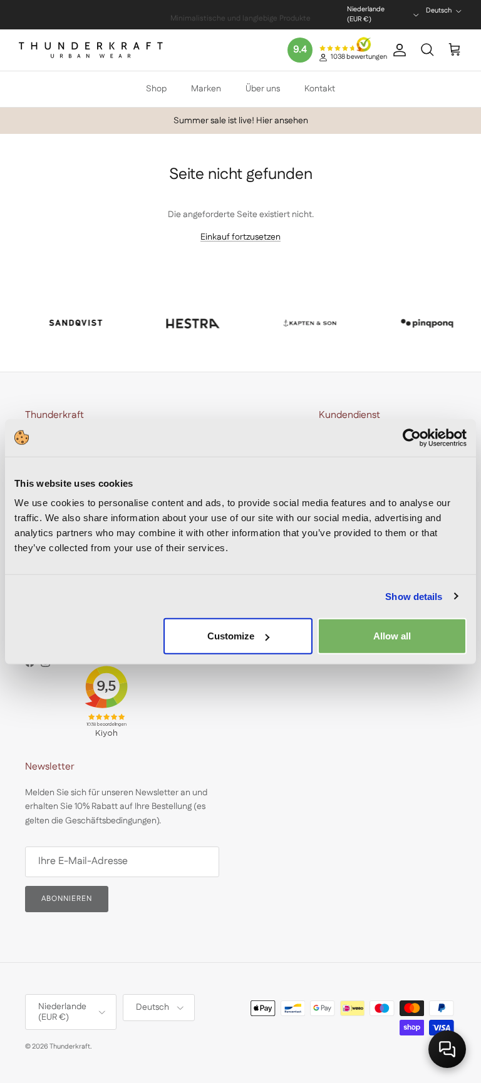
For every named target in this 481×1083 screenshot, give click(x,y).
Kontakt (319, 89)
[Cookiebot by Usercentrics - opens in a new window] (412, 437)
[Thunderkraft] (91, 50)
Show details (413, 596)
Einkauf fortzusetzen (240, 237)
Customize (230, 636)
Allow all (392, 636)
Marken (206, 89)
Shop (156, 89)
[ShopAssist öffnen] (447, 1049)
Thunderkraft (69, 1047)
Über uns (263, 89)
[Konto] (397, 50)
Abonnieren (66, 898)
